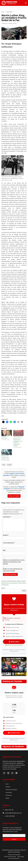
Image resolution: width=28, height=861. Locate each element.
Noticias (8, 787)
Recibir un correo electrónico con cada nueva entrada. (12, 570)
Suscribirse (14, 839)
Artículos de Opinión (11, 789)
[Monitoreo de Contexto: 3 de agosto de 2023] (6, 452)
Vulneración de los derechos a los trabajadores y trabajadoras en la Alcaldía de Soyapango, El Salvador (18, 441)
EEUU (3, 464)
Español (9, 464)
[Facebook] (4, 773)
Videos (7, 798)
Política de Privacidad (14, 854)
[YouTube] (16, 773)
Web (4, 550)
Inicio (2, 12)
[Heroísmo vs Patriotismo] (6, 433)
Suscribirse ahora (14, 733)
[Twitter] (8, 773)
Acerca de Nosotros (14, 858)
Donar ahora (14, 642)
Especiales (9, 12)
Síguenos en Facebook (13, 746)
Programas (9, 792)
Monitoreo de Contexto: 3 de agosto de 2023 (5, 457)
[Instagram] (12, 773)
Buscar (3, 588)
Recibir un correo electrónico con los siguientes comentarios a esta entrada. (13, 562)
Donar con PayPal (14, 496)
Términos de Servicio (10, 856)
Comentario (7, 517)
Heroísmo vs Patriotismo (4, 437)
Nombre (6, 535)
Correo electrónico (9, 543)
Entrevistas (9, 795)
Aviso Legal (20, 856)
